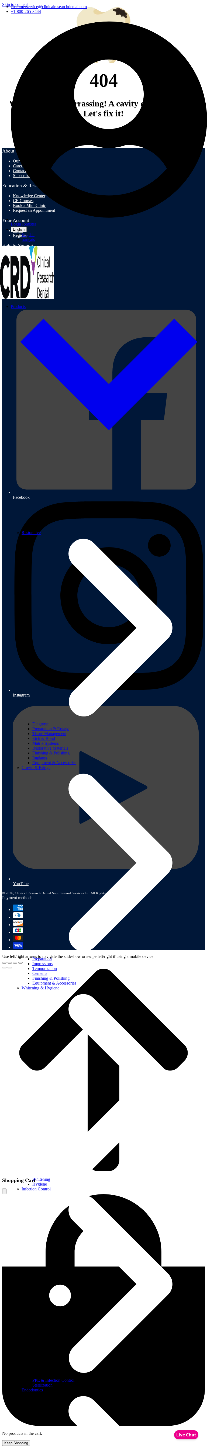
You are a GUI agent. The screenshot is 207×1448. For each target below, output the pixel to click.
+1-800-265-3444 (26, 11)
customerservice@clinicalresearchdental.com (49, 6)
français (28, 239)
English (19, 229)
